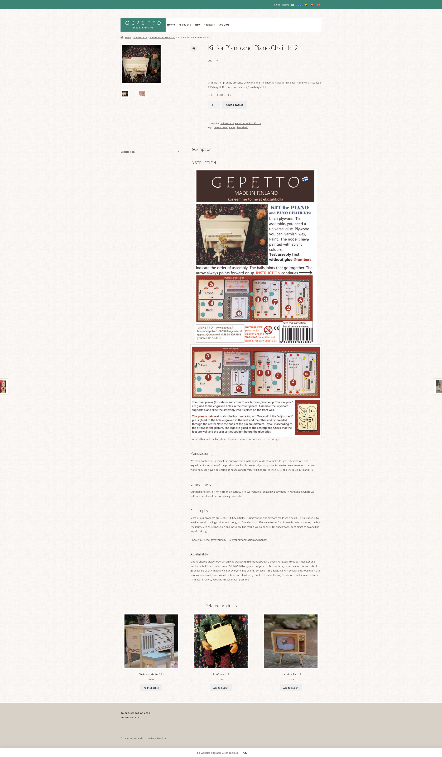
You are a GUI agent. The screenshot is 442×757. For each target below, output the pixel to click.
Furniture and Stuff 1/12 (162, 37)
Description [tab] (128, 151)
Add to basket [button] (151, 687)
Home (171, 24)
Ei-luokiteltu (140, 37)
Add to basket (234, 104)
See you (223, 24)
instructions (220, 127)
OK (245, 752)
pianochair (242, 127)
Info (197, 24)
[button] (194, 48)
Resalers (209, 24)
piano (231, 127)
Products (185, 24)
